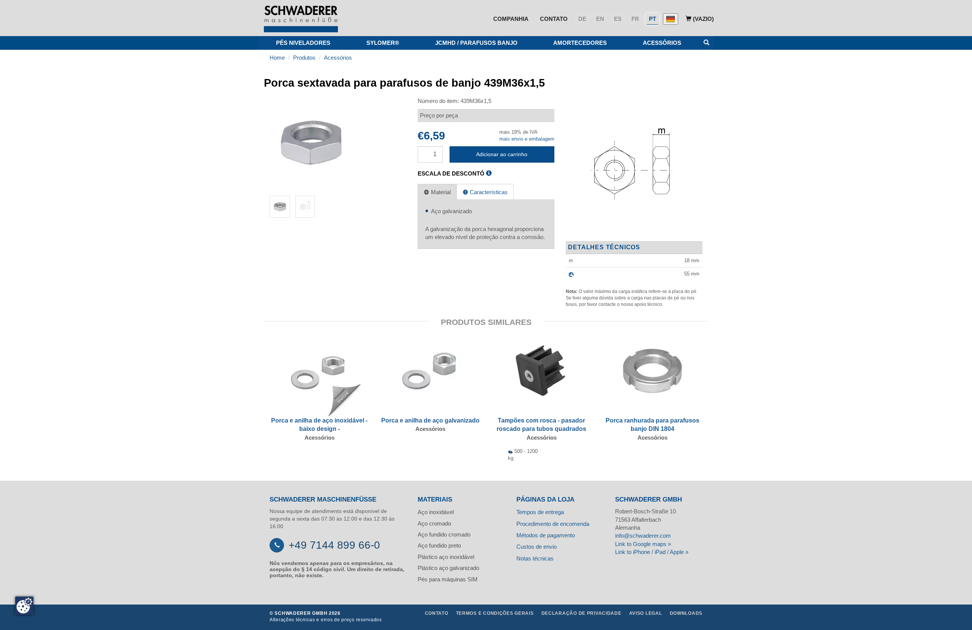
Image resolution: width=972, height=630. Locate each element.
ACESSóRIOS (662, 43)
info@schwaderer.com (643, 535)
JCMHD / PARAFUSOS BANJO (476, 43)
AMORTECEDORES (580, 43)
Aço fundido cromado (444, 534)
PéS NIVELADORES (303, 43)
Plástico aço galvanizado (448, 568)
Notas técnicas (535, 558)
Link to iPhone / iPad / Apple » (651, 552)
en (600, 19)
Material (440, 192)
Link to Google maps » (643, 544)
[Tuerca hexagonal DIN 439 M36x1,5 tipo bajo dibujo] (632, 169)
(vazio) (702, 19)
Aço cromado (434, 523)
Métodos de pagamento (545, 535)
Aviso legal (645, 613)
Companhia (511, 19)
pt (652, 19)
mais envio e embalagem (526, 139)
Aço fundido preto (439, 545)
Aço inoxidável (436, 512)
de (582, 19)
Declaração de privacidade (581, 613)
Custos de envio (536, 546)
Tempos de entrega (540, 512)
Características (488, 192)
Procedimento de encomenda (552, 524)
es (618, 19)
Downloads (686, 613)
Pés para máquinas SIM (448, 579)
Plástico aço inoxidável (446, 557)
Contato (554, 19)
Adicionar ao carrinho (501, 154)
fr (635, 19)
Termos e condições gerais (495, 613)
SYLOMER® (382, 43)
